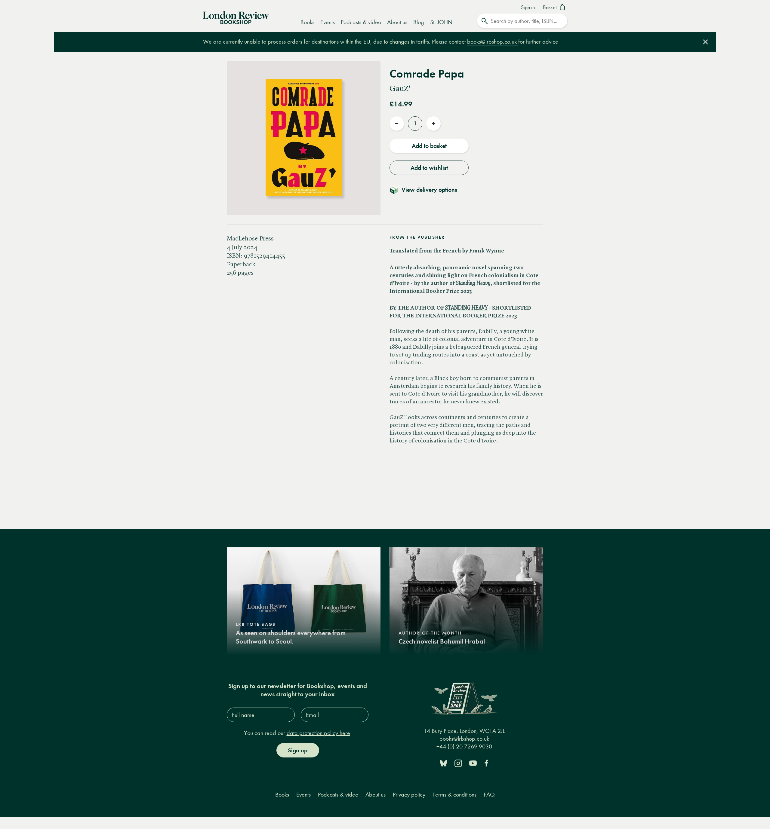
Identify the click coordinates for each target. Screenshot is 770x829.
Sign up (297, 750)
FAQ (489, 794)
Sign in (528, 7)
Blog (418, 22)
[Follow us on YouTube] (473, 763)
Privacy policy (409, 794)
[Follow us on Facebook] (486, 763)
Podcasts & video (361, 22)
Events (327, 22)
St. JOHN (441, 22)
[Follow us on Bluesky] (443, 763)
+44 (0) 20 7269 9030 (464, 746)
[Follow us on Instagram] (458, 763)
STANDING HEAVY (466, 308)
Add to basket (429, 145)
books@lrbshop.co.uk (492, 41)
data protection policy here (318, 733)
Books (307, 22)
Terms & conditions (454, 794)
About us (397, 22)
